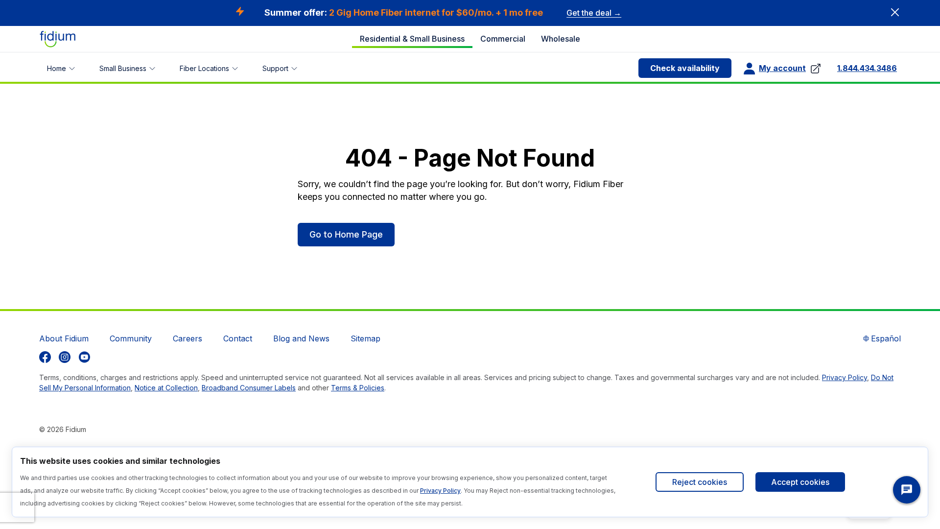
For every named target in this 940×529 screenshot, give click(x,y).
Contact (237, 338)
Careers (187, 338)
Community (131, 338)
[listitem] (45, 357)
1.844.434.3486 (867, 68)
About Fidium (64, 338)
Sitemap (365, 338)
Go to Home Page (346, 234)
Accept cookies (800, 482)
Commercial (502, 39)
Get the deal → (593, 13)
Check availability (685, 68)
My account (782, 68)
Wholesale (560, 39)
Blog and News (301, 338)
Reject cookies (699, 482)
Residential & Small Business (412, 39)
